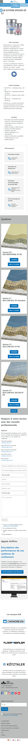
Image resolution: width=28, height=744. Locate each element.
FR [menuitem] (19, 740)
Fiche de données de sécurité (14, 205)
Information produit (14, 158)
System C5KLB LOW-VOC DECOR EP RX (13, 392)
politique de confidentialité (10, 526)
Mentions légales (5, 723)
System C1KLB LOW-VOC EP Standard (14, 299)
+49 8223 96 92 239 (6, 460)
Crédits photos (5, 730)
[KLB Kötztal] (14, 1)
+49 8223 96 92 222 (6, 447)
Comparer (14, 259)
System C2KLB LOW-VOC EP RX (11, 345)
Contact (26, 1)
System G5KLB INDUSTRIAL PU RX (12, 253)
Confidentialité (5, 721)
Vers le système (14, 264)
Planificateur (5, 5)
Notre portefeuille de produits (12, 572)
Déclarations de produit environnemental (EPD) (15, 189)
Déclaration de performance (15, 172)
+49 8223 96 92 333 (6, 451)
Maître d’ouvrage (15, 5)
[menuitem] (9, 740)
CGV (2, 732)
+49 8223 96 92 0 (6, 443)
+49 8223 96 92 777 (6, 456)
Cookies (3, 735)
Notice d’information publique (9, 725)
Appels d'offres (9, 541)
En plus (14, 411)
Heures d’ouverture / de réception (10, 728)
